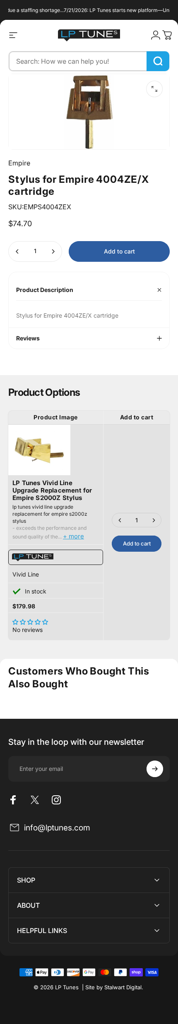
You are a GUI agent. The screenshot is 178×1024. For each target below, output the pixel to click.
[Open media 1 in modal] (154, 89)
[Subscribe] (155, 769)
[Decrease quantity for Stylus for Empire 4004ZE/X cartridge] (17, 251)
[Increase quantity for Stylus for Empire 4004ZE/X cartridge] (53, 251)
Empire (19, 163)
